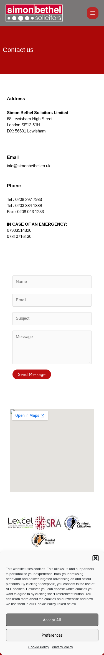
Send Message (31, 374)
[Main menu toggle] (92, 13)
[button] (95, 558)
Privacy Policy (62, 647)
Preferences (52, 635)
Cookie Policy (38, 647)
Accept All (52, 619)
